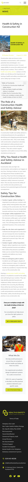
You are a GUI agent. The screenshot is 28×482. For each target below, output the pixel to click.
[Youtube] (19, 476)
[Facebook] (10, 476)
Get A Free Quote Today (14, 390)
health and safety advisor (8, 72)
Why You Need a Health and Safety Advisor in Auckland (12, 90)
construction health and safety (16, 273)
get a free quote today (14, 321)
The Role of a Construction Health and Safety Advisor (13, 86)
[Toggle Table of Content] (24, 83)
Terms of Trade (14, 418)
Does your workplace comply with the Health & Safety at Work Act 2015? (13, 96)
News (5, 11)
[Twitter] (14, 476)
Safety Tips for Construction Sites (12, 93)
